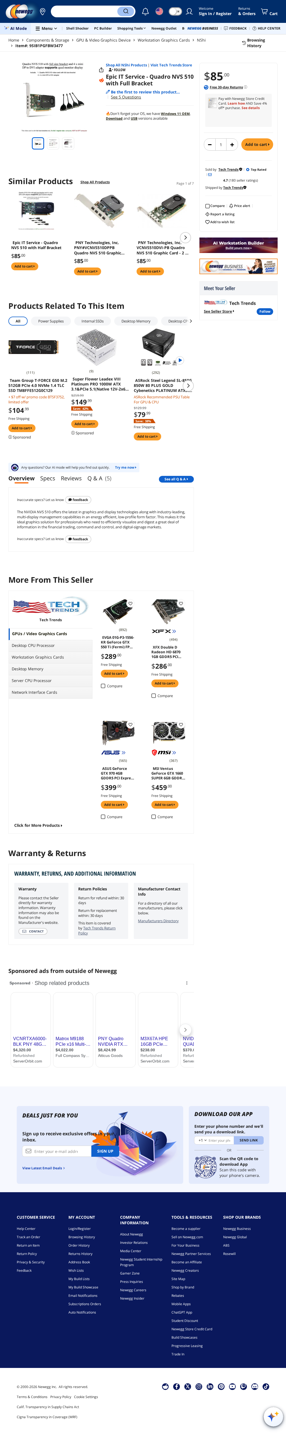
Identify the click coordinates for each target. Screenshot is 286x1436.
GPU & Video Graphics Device (103, 40)
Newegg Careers (133, 1290)
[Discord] (255, 1386)
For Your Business (185, 1245)
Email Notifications (82, 1295)
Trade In (177, 1354)
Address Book (79, 1262)
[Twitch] (243, 1386)
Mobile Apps (181, 1304)
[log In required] (130, 603)
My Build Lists (79, 1278)
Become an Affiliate (186, 1262)
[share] (101, 70)
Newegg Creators (185, 1270)
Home (13, 40)
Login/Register (79, 1228)
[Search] (125, 11)
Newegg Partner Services (191, 1253)
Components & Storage (47, 40)
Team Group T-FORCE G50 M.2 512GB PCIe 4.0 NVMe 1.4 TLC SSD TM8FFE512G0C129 (37, 385)
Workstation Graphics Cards (164, 40)
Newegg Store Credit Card (191, 1329)
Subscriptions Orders (84, 1304)
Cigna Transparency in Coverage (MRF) (47, 1417)
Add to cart (256, 144)
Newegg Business (237, 1228)
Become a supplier (186, 1228)
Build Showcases (184, 1337)
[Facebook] (176, 1386)
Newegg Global (235, 1237)
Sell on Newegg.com (187, 1237)
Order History (79, 1245)
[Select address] (42, 11)
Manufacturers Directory (158, 920)
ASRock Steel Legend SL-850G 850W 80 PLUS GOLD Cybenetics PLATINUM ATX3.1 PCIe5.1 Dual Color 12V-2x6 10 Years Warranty (163, 385)
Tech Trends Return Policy (97, 931)
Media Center (130, 1251)
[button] (42, 11)
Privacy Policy (60, 1396)
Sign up (105, 1151)
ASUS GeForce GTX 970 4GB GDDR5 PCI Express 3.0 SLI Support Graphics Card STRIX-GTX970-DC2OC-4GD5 (117, 773)
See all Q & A (175, 479)
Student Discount (184, 1320)
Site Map (178, 1278)
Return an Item (28, 1245)
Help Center (26, 1228)
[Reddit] (101, 80)
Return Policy (27, 1253)
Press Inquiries (131, 1281)
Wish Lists (76, 1270)
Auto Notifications (82, 1312)
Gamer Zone (130, 1273)
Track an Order (28, 1237)
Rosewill (229, 1253)
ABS (226, 1245)
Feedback (80, 499)
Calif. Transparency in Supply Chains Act (48, 1406)
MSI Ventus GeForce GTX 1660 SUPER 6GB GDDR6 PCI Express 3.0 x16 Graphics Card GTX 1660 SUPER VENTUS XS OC (168, 773)
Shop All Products (95, 182)
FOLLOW (264, 311)
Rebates (177, 1295)
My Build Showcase (83, 1287)
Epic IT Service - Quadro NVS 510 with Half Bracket (36, 245)
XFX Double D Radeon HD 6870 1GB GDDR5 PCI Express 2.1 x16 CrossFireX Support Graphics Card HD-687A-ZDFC (167, 652)
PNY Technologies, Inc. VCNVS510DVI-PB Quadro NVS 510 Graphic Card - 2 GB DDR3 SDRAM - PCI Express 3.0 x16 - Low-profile (163, 247)
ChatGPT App (181, 1312)
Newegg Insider (132, 1298)
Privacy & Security (31, 1262)
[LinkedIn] (210, 1386)
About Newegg (131, 1234)
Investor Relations (134, 1242)
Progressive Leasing (187, 1345)
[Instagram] (199, 1386)
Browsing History (81, 1237)
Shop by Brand (182, 1287)
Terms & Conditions (32, 1396)
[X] (187, 1386)
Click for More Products (37, 825)
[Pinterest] (221, 1386)
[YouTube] (232, 1386)
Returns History (80, 1253)
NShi (201, 40)
